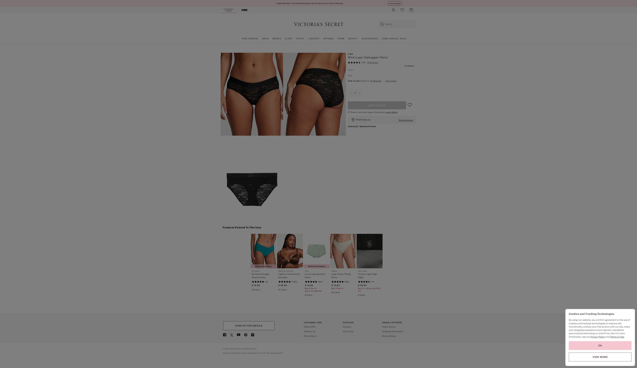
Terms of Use (617, 336)
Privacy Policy (597, 336)
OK (600, 345)
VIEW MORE (600, 357)
